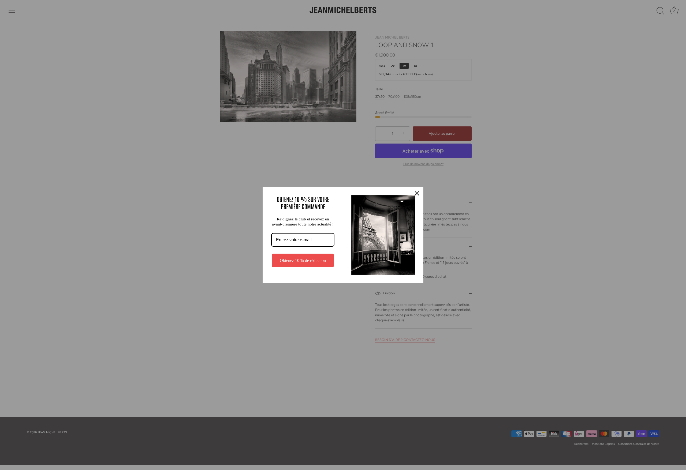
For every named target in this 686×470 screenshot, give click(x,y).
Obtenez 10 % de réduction (303, 260)
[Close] (417, 193)
